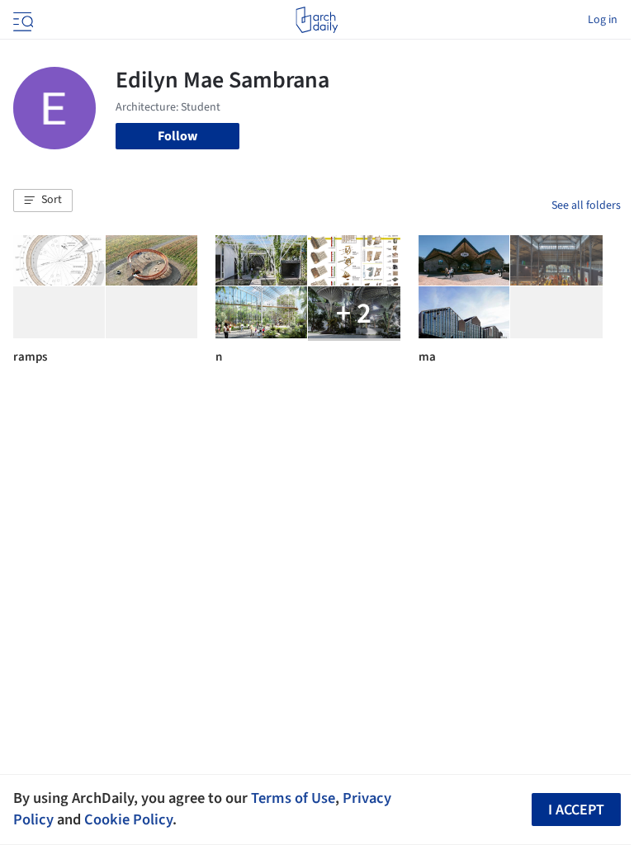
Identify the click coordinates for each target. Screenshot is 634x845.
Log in (602, 20)
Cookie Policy (128, 819)
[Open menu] (21, 19)
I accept (576, 810)
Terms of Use (293, 798)
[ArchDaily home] (317, 20)
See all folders (586, 205)
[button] (43, 200)
